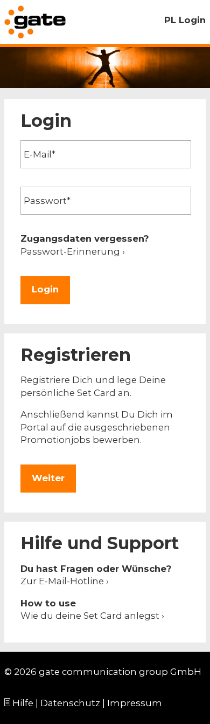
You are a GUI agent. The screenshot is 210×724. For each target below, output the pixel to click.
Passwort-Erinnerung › (72, 251)
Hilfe (22, 703)
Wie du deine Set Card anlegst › (92, 615)
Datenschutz (70, 703)
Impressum (134, 703)
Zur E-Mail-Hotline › (64, 581)
